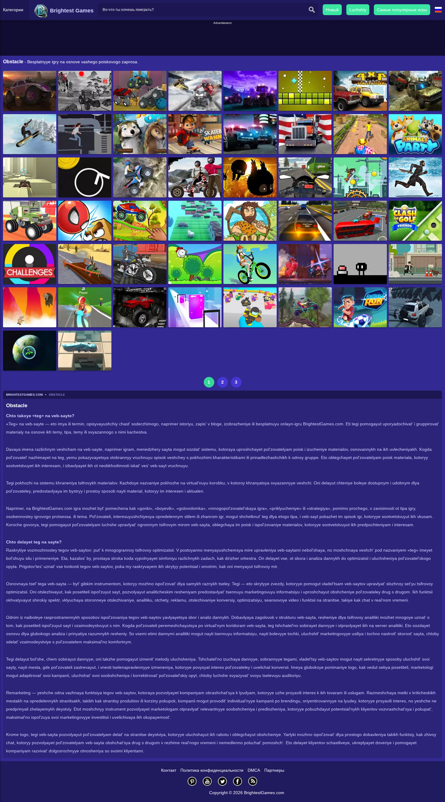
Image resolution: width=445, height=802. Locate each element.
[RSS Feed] (252, 781)
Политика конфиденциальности (211, 770)
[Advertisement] (222, 39)
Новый (332, 9)
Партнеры (274, 770)
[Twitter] (222, 781)
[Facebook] (237, 781)
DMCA (254, 770)
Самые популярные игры (402, 9)
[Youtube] (207, 781)
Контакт (168, 770)
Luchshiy (357, 9)
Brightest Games (71, 11)
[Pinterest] (192, 781)
